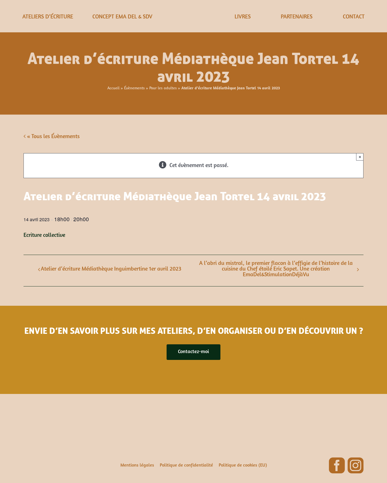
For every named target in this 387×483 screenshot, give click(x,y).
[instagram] (355, 465)
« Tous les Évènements (52, 137)
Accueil (113, 88)
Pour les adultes (163, 88)
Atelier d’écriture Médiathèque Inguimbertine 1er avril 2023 (111, 269)
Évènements (134, 88)
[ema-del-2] (193, 8)
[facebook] (337, 465)
